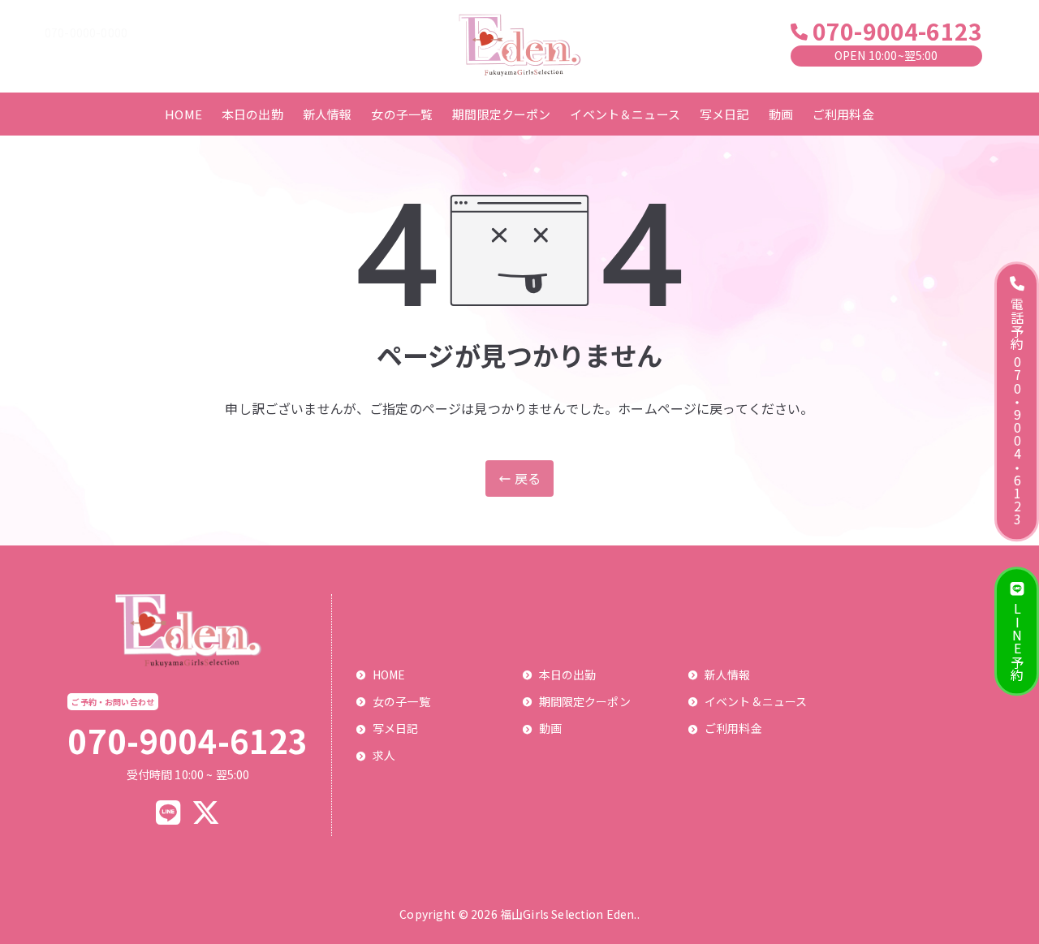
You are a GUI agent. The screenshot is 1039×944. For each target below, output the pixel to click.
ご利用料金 (843, 114)
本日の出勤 (252, 114)
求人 (384, 755)
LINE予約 (1017, 641)
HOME (183, 114)
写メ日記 (724, 114)
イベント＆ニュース (624, 114)
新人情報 (327, 114)
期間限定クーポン (501, 114)
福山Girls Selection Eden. (568, 914)
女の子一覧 (402, 114)
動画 (781, 114)
